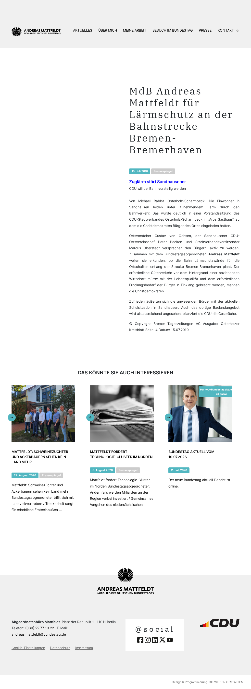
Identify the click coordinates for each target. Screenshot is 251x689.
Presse (205, 30)
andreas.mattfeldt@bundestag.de (39, 634)
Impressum (84, 648)
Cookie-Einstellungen (28, 648)
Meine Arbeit (134, 30)
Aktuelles (82, 30)
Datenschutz (60, 648)
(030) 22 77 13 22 (39, 628)
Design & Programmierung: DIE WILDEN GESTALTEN (207, 682)
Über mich (107, 30)
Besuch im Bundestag (172, 30)
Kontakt (226, 30)
